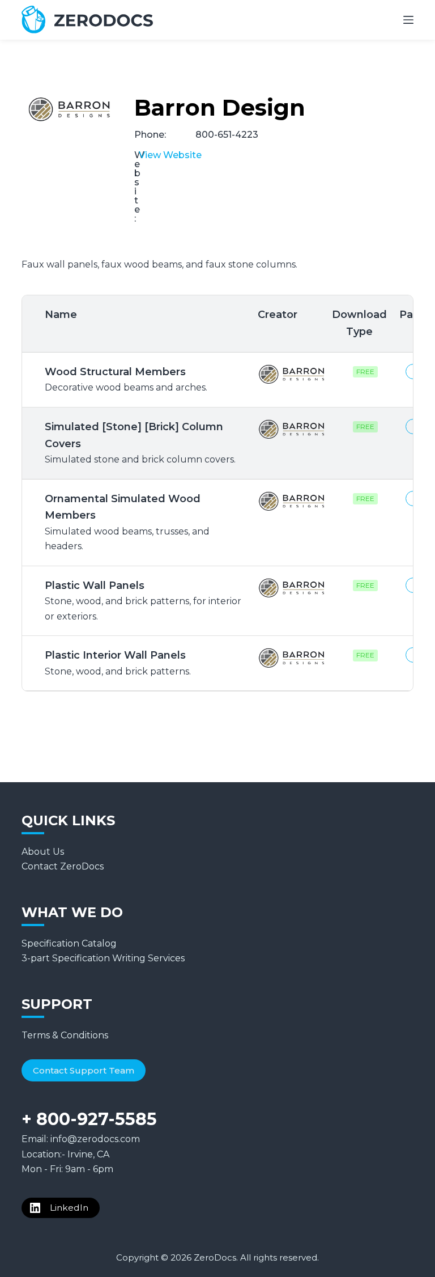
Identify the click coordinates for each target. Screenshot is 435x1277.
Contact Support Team (83, 1070)
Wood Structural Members (126, 379)
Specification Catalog (69, 943)
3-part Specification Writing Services (103, 958)
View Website (170, 155)
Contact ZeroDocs (63, 866)
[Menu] (408, 20)
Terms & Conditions (65, 1035)
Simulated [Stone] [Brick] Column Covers (140, 443)
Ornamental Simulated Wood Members (127, 522)
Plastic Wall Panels (143, 600)
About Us (43, 851)
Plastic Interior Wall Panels (118, 663)
